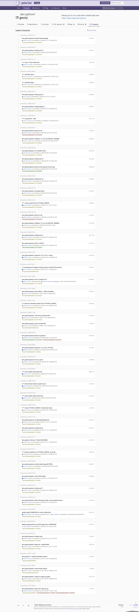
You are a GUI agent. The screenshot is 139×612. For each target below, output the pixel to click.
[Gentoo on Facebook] (23, 605)
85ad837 (91, 464)
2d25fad (91, 62)
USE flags (45, 8)
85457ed (91, 291)
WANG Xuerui (27, 257)
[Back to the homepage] (24, 3)
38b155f (91, 267)
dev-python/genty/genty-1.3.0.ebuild (65, 593)
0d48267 (91, 106)
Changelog (94, 24)
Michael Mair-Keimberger (31, 514)
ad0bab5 (91, 139)
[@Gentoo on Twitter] (18, 605)
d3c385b (91, 488)
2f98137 (91, 50)
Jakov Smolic (27, 281)
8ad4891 (91, 94)
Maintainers (36, 8)
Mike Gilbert (55, 514)
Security (82, 24)
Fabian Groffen (28, 64)
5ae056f (91, 191)
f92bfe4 (91, 323)
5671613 (91, 396)
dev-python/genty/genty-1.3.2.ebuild (52, 339)
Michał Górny (27, 40)
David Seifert (27, 205)
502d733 (91, 420)
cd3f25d (91, 408)
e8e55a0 (91, 544)
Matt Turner (27, 374)
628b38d (91, 167)
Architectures (55, 8)
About (64, 8)
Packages (26, 8)
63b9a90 (91, 476)
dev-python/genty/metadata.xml (30, 271)
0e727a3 (91, 118)
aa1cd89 (91, 255)
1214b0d (91, 568)
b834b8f (91, 279)
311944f (91, 536)
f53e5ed (91, 315)
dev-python (27, 14)
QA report (45, 24)
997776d (91, 576)
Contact (120, 605)
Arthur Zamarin (28, 76)
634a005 (91, 82)
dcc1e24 (91, 243)
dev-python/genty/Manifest (29, 560)
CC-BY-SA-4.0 (57, 608)
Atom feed (92, 30)
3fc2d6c (91, 347)
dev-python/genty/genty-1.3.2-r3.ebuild (32, 42)
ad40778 (91, 524)
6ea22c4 (91, 512)
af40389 (91, 359)
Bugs (71, 24)
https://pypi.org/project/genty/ (74, 18)
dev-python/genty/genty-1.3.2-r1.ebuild (32, 219)
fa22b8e (91, 159)
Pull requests (58, 24)
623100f (91, 556)
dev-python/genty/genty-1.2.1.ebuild (46, 593)
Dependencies (33, 24)
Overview (21, 24)
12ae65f (91, 215)
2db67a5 (91, 452)
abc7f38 (91, 235)
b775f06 (91, 223)
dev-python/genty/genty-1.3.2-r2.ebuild (32, 135)
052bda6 (91, 179)
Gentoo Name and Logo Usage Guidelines (76, 608)
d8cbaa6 (91, 303)
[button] (105, 2)
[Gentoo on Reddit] (28, 605)
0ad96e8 (91, 74)
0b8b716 (91, 372)
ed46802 (91, 203)
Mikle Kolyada (27, 350)
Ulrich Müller (27, 269)
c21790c (91, 588)
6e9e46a (91, 151)
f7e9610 (91, 130)
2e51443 (91, 384)
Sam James (26, 96)
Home (19, 8)
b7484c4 (91, 38)
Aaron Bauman (28, 466)
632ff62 (91, 428)
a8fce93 (91, 440)
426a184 (91, 500)
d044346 (91, 335)
